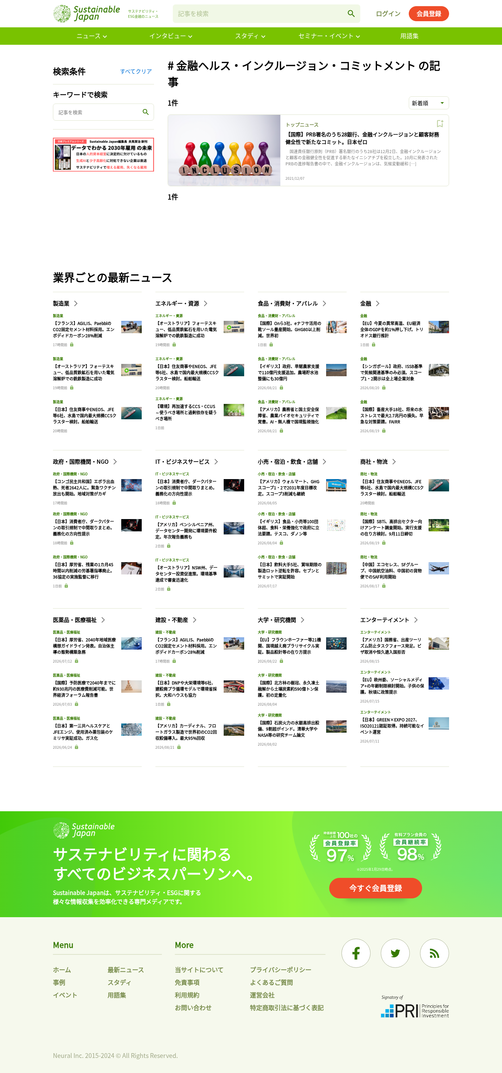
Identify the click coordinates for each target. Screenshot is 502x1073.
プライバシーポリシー (280, 969)
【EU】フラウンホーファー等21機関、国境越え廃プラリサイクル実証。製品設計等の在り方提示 (289, 646)
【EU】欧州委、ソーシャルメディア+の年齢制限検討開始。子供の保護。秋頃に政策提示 (392, 686)
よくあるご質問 (271, 982)
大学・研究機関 (277, 619)
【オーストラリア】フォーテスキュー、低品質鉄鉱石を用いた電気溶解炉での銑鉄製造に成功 (83, 372)
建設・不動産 (172, 619)
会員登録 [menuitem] (429, 13)
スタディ (247, 35)
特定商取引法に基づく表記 (287, 1007)
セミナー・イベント (326, 35)
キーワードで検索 (80, 94)
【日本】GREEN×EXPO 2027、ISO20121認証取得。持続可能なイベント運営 (392, 726)
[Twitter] (395, 953)
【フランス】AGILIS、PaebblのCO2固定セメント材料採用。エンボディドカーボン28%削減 (83, 329)
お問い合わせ (193, 1007)
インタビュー (167, 35)
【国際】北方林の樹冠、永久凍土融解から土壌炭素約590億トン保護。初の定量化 (288, 689)
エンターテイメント (385, 619)
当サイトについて (199, 969)
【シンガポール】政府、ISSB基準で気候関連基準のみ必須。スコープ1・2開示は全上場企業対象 (391, 372)
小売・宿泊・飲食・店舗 (288, 461)
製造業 (62, 303)
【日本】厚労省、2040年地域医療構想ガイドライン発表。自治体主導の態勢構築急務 (84, 646)
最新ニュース (126, 969)
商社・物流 (374, 461)
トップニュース (302, 124)
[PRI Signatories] (415, 1007)
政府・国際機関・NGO (81, 461)
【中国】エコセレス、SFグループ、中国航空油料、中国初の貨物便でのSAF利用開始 (391, 570)
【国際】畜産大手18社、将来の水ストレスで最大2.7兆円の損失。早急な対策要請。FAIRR (391, 415)
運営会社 (262, 994)
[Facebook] (356, 953)
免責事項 (187, 982)
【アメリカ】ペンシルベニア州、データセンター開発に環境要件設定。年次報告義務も (186, 530)
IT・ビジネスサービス (183, 461)
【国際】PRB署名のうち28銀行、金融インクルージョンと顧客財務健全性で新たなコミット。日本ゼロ (362, 138)
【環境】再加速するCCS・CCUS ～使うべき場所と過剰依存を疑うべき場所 (186, 412)
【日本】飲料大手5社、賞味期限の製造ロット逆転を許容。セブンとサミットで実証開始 (290, 570)
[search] (351, 13)
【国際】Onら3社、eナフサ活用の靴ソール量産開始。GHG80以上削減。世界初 (289, 329)
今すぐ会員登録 (375, 887)
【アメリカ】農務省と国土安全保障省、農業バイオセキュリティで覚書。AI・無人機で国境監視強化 (288, 415)
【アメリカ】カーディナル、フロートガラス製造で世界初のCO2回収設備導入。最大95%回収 (186, 732)
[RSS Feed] (434, 953)
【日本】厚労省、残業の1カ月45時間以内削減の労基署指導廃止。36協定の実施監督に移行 (83, 570)
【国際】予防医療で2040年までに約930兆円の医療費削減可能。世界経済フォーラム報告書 (84, 689)
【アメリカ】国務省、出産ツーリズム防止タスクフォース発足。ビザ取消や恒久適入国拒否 (390, 646)
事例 (59, 982)
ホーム (62, 969)
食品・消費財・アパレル (288, 303)
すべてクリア (136, 71)
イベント (65, 994)
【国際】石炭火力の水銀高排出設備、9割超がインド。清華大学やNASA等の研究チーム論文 (288, 729)
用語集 (409, 35)
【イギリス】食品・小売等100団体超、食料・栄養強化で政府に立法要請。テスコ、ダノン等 (288, 527)
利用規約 (187, 994)
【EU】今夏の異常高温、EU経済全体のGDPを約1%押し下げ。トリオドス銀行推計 (391, 329)
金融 (366, 303)
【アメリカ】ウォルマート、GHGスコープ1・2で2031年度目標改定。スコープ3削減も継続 (288, 487)
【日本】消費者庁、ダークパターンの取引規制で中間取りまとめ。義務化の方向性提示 (83, 527)
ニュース (88, 35)
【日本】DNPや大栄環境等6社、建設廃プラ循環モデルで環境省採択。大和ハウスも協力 (186, 689)
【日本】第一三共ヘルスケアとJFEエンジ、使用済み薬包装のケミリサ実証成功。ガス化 (83, 732)
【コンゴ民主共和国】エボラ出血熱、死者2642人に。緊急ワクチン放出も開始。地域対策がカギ (84, 487)
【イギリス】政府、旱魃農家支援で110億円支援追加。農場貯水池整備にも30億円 (288, 372)
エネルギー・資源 (177, 303)
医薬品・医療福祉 (75, 619)
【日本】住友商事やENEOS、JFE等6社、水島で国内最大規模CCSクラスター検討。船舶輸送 (84, 415)
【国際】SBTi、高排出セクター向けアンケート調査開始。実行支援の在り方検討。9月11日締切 (391, 527)
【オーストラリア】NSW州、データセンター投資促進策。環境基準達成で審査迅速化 (186, 574)
